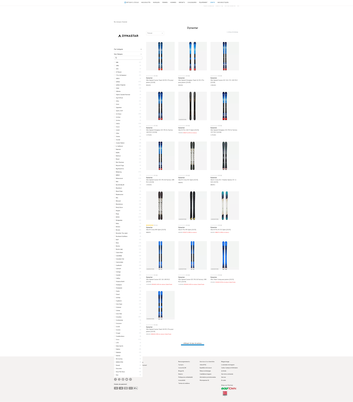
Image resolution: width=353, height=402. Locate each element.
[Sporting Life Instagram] (130, 379)
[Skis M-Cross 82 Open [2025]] (192, 156)
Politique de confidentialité (185, 377)
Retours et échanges (205, 371)
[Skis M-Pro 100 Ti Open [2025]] (192, 106)
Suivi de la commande (227, 374)
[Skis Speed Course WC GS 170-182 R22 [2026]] (225, 56)
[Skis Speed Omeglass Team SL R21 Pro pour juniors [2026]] (192, 56)
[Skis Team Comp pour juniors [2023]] (225, 255)
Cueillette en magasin (205, 374)
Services (223, 377)
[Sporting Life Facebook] (115, 379)
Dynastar (124, 22)
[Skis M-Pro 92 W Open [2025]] (225, 205)
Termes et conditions (184, 383)
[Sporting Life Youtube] (126, 379)
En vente (223, 380)
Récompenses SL (204, 380)
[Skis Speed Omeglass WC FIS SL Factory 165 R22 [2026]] (160, 106)
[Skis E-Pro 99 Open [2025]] (192, 205)
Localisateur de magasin (227, 365)
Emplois (180, 374)
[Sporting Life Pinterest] (123, 379)
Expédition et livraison (206, 368)
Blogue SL (181, 371)
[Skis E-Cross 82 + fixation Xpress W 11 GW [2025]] (225, 156)
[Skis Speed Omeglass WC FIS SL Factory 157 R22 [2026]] (225, 106)
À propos (180, 365)
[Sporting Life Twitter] (119, 379)
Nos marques (118, 22)
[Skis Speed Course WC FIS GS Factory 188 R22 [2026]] (160, 156)
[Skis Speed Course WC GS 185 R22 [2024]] (160, 255)
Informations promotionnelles (208, 377)
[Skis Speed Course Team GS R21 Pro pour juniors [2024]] (160, 305)
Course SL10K (182, 368)
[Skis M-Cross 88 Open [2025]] (160, 205)
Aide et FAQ (203, 365)
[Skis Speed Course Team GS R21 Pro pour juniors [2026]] (160, 56)
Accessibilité (181, 380)
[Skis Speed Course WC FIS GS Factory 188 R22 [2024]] (192, 255)
